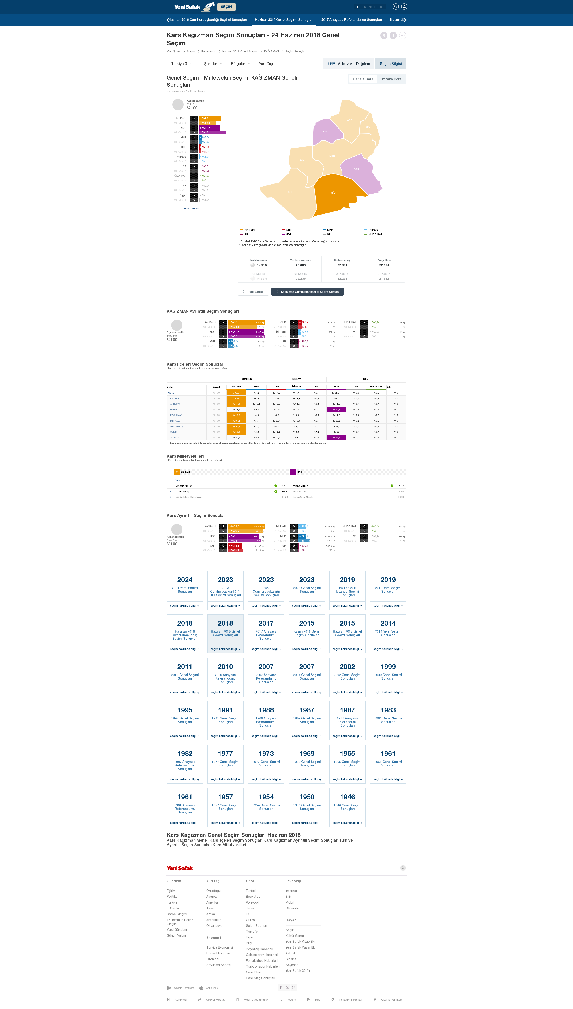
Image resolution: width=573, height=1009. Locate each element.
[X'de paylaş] (385, 35)
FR (375, 7)
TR (358, 7)
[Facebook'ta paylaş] (394, 35)
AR (370, 7)
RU (381, 7)
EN (364, 7)
